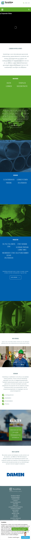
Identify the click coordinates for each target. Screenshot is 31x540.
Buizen (9, 83)
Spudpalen (22, 83)
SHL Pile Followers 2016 (8, 245)
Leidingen (9, 86)
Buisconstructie (22, 86)
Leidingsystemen (22, 180)
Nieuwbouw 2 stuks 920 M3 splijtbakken (8, 255)
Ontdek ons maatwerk (15, 38)
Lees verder (14, 125)
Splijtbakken (22, 183)
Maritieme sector (15, 430)
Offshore (15, 432)
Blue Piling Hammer (22, 253)
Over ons (15, 520)
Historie (15, 504)
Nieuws (15, 515)
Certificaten (15, 499)
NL (23, 3)
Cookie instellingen (13, 537)
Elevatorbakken (8, 180)
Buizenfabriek (15, 497)
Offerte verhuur (15, 518)
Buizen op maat (15, 496)
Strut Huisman (22, 244)
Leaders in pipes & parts (16, 507)
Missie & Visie (15, 513)
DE (29, 3)
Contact (15, 500)
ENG (26, 3)
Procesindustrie (15, 435)
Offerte (15, 516)
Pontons (9, 183)
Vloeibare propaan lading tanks (22, 248)
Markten (15, 512)
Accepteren (25, 537)
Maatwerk (15, 510)
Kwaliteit (15, 505)
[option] (15, 27)
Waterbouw (15, 437)
